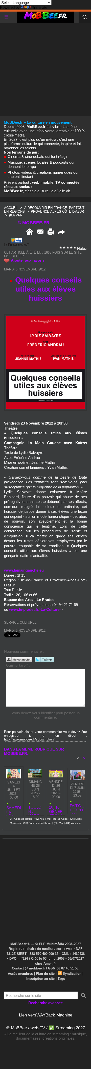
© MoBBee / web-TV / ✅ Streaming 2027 (45, 1028)
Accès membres (20, 973)
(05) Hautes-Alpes (57, 818)
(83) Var (15, 215)
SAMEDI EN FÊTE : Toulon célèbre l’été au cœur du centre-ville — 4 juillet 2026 (13, 810)
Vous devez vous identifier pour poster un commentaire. (46, 715)
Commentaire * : (18, 665)
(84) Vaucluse (73, 823)
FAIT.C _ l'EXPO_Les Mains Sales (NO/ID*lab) (77, 808)
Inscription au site (40, 979)
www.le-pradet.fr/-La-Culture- (35, 609)
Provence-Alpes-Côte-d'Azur (57, 211)
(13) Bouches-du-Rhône (37, 823)
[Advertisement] (45, 68)
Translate (39, 7)
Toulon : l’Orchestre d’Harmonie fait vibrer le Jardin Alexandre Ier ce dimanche (34, 809)
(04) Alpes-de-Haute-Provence (26, 818)
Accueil (11, 208)
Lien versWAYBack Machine (45, 1015)
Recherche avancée (45, 1003)
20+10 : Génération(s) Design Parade (56, 809)
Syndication (72, 973)
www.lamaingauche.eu (24, 570)
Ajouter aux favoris (27, 260)
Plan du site (45, 973)
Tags (61, 979)
